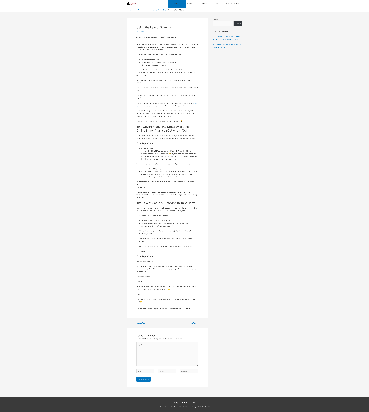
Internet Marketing (232, 4)
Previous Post (139, 323)
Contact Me (172, 407)
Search (215, 19)
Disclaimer (206, 407)
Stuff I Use (177, 4)
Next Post (193, 323)
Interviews (218, 4)
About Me (162, 407)
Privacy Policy (196, 407)
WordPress (206, 4)
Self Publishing (192, 4)
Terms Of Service (183, 407)
